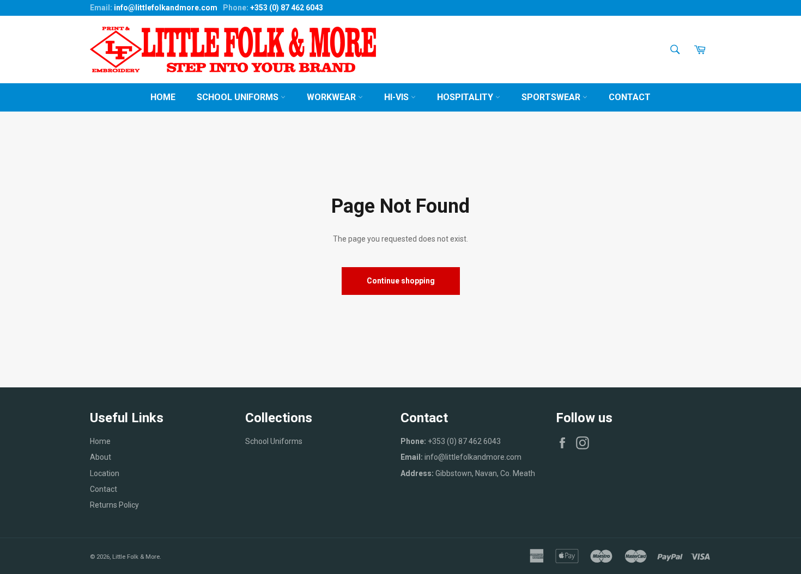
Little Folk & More (136, 556)
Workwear (332, 97)
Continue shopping (401, 280)
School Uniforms (239, 97)
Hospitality (466, 97)
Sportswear (551, 97)
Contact (630, 97)
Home (162, 97)
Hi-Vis (397, 97)
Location (104, 473)
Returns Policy (114, 505)
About (100, 457)
